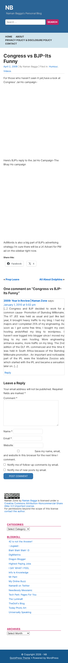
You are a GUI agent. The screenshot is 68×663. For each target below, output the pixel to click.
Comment (10, 398)
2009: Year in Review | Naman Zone (25, 300)
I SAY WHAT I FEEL (19, 568)
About (20, 36)
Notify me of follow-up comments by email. (33, 464)
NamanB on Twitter (19, 585)
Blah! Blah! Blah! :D (19, 550)
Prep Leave (12, 279)
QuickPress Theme (20, 657)
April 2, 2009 (10, 66)
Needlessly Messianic (20, 590)
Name (7, 431)
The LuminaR (16, 599)
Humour (53, 66)
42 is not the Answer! (20, 541)
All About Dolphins (50, 279)
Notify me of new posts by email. (26, 470)
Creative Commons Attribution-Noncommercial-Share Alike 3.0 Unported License (33, 504)
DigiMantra (14, 554)
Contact (11, 43)
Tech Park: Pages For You (22, 594)
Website (8, 445)
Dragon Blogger (17, 559)
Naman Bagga (29, 500)
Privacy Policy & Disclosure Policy (28, 40)
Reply (8, 372)
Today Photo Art (17, 607)
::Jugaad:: (14, 545)
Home (8, 36)
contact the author (14, 511)
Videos (7, 71)
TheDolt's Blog (17, 603)
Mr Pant (13, 576)
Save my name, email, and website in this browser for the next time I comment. (31, 455)
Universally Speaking (20, 612)
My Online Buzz (17, 581)
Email (7, 438)
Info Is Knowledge (18, 572)
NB (9, 7)
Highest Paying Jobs (20, 563)
